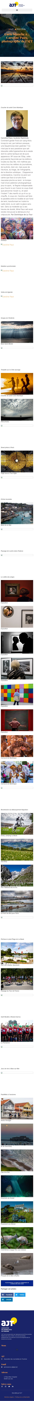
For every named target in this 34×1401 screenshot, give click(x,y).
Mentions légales (9, 1397)
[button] (17, 10)
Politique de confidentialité (22, 1397)
